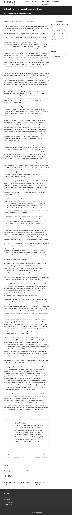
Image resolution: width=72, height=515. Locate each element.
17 (52, 36)
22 (65, 36)
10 (52, 33)
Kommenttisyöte (8, 502)
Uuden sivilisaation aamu (25, 482)
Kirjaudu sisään (8, 497)
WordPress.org (8, 504)
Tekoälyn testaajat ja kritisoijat (9, 483)
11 (54, 33)
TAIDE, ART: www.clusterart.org (54, 1)
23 (67, 36)
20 (59, 36)
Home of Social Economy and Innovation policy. (13, 4)
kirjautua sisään (15, 471)
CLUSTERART (9, 1)
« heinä (53, 46)
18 (54, 36)
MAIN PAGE (27, 1)
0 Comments (30, 21)
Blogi (43, 1)
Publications (45, 4)
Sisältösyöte (7, 499)
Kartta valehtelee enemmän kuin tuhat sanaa (14, 457)
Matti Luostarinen (35, 1)
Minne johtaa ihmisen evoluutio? (40, 483)
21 (62, 36)
